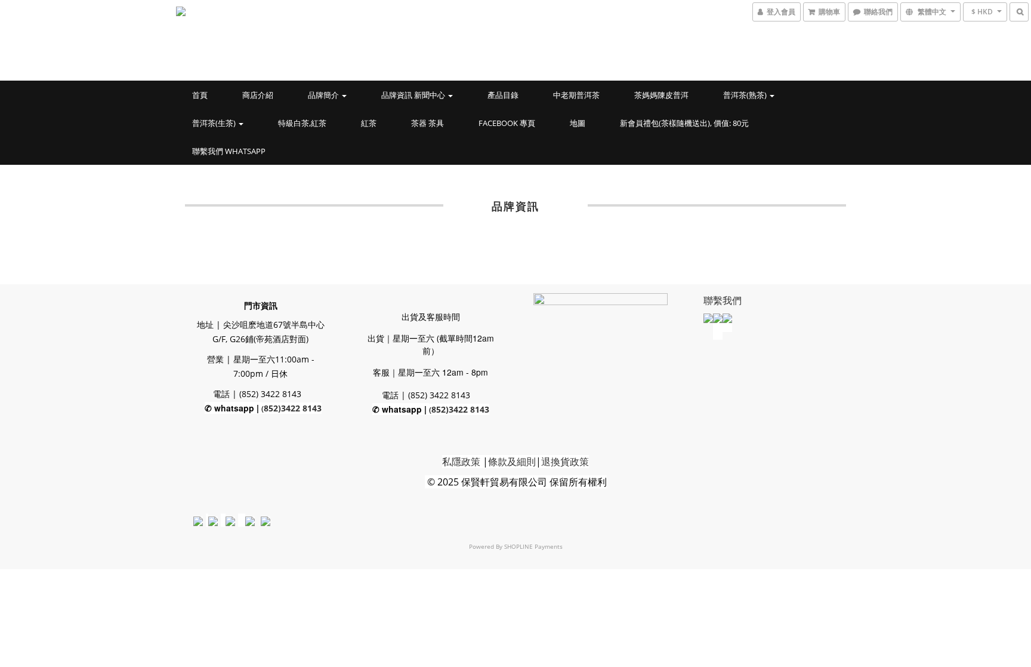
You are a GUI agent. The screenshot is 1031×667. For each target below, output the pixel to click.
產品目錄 (502, 95)
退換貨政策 (565, 461)
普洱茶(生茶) (214, 123)
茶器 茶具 (427, 123)
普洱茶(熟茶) (745, 95)
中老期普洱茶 (576, 95)
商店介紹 (257, 95)
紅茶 (368, 123)
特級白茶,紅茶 (302, 123)
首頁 (200, 95)
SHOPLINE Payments (533, 546)
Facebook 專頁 (507, 123)
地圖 (577, 123)
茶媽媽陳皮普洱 (661, 95)
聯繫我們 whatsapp (229, 151)
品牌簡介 (324, 95)
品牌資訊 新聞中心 (414, 95)
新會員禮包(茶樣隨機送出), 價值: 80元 (684, 123)
